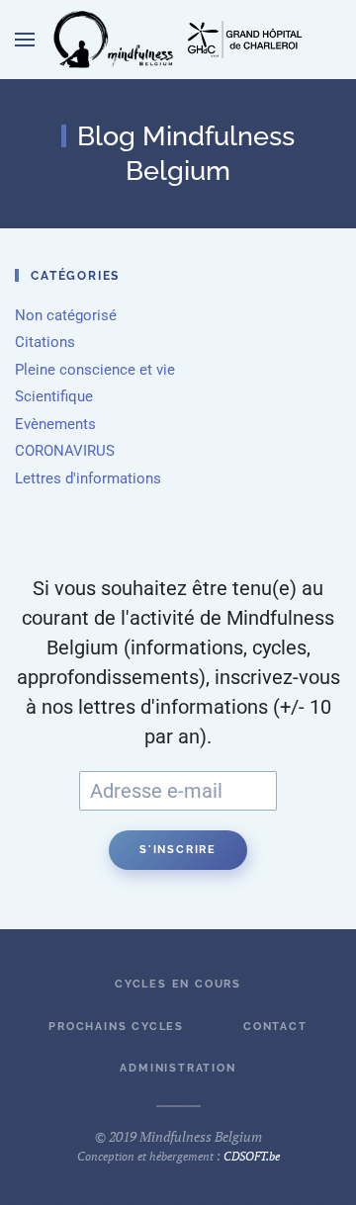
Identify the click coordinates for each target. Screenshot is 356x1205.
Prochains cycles (116, 1026)
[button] (25, 39)
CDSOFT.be (251, 1156)
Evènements (55, 424)
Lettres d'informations (88, 478)
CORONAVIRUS (65, 451)
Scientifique (54, 396)
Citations (45, 342)
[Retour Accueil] (113, 39)
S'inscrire (178, 849)
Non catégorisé (66, 315)
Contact (275, 1026)
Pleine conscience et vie (95, 370)
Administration (177, 1068)
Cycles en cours (178, 984)
